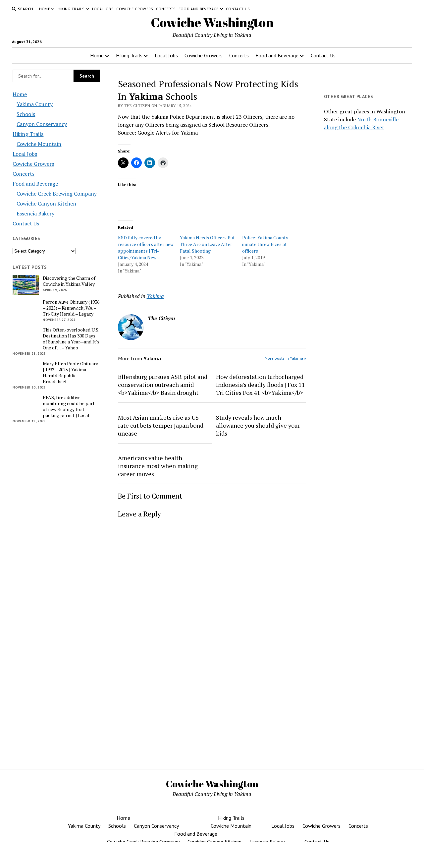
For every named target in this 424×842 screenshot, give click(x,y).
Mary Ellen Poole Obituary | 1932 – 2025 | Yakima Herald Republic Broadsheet (70, 373)
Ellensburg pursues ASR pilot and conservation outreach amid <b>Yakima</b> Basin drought (162, 384)
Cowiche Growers (134, 8)
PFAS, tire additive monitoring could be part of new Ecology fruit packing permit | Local (69, 406)
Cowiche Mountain (39, 144)
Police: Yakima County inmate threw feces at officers (265, 244)
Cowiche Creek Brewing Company (57, 193)
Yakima (155, 296)
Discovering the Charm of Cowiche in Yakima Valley (69, 281)
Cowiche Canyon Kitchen (46, 203)
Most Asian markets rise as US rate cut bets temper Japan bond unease (160, 425)
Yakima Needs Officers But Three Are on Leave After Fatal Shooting (207, 244)
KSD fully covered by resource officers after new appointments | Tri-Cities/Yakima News (146, 247)
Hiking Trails (71, 8)
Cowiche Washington (212, 22)
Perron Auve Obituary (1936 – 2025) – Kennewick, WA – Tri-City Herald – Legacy (71, 308)
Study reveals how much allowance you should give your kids (258, 425)
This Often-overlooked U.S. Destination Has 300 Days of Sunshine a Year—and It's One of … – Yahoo (71, 339)
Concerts (166, 8)
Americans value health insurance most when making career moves (158, 466)
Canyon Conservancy (42, 124)
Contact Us (238, 8)
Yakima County (35, 104)
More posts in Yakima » (285, 358)
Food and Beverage (199, 8)
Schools (26, 114)
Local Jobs (103, 8)
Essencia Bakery (35, 213)
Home (44, 8)
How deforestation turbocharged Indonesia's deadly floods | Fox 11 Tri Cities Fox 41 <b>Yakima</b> (260, 384)
